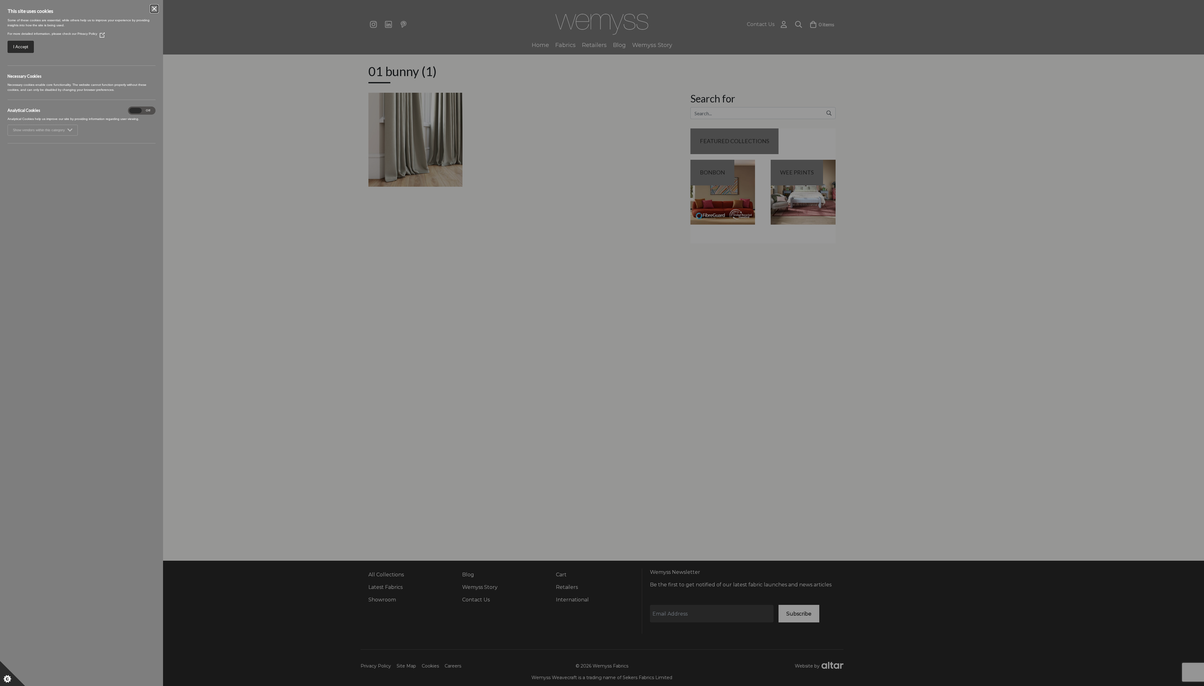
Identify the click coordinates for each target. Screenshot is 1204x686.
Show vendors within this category (39, 130)
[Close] (154, 9)
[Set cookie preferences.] (12, 673)
